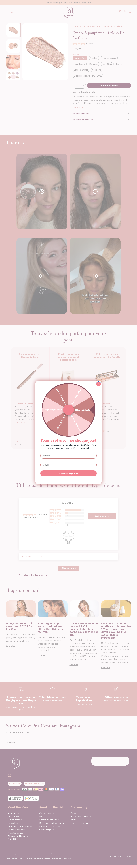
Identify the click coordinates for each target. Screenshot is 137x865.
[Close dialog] (98, 384)
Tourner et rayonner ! (68, 473)
